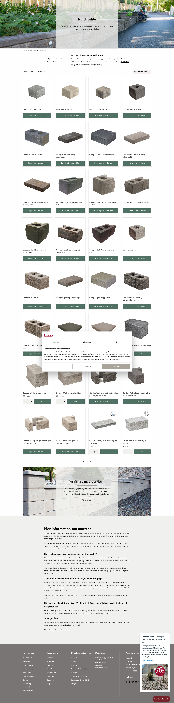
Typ (31, 50)
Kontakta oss (27, 658)
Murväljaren (51, 665)
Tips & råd (50, 680)
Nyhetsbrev (51, 661)
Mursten (36, 50)
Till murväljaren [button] (87, 500)
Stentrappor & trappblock (80, 680)
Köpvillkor (26, 661)
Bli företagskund (28, 690)
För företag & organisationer (28, 685)
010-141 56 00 (131, 671)
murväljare (125, 62)
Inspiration (50, 658)
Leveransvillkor (28, 665)
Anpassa (85, 367)
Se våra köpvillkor (100, 662)
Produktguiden (52, 673)
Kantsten (74, 665)
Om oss (25, 680)
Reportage (50, 669)
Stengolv (74, 684)
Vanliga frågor (28, 669)
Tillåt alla (116, 367)
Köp (142, 354)
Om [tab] (117, 342)
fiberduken (54, 595)
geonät (110, 595)
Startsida (25, 50)
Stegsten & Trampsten (79, 676)
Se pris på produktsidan (37, 115)
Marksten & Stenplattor (79, 669)
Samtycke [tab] (56, 342)
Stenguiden (51, 676)
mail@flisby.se (131, 668)
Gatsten (73, 661)
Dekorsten (74, 658)
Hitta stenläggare (29, 676)
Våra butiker (27, 673)
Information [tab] (87, 342)
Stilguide (50, 684)
